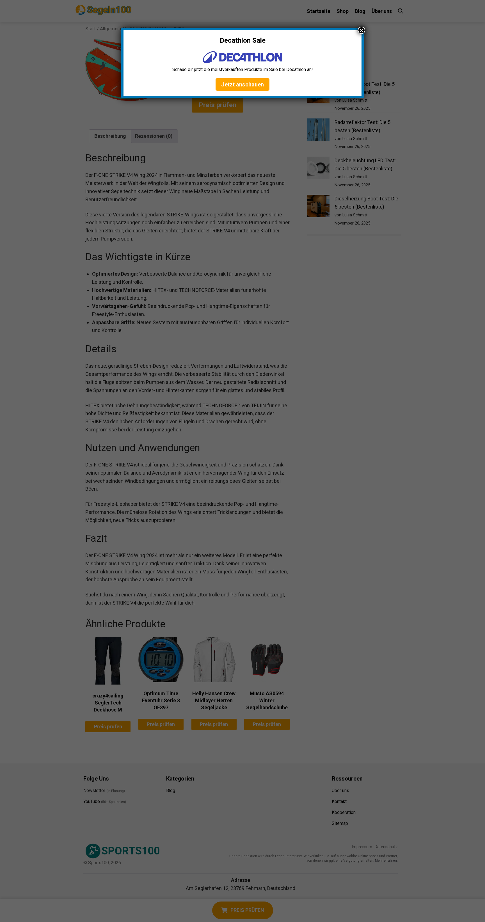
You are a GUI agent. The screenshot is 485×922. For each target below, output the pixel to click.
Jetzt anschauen (242, 84)
